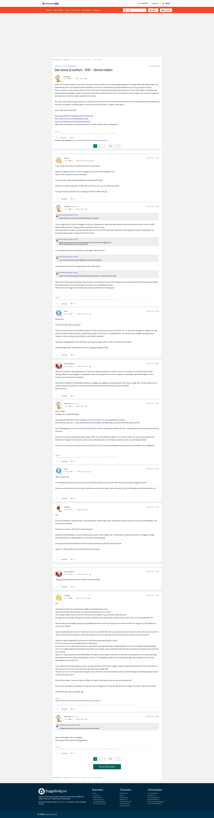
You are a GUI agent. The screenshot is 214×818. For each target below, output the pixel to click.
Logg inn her (103, 140)
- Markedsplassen (98, 799)
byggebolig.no (61, 802)
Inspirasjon (96, 10)
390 (110, 146)
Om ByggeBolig (153, 793)
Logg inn (154, 3)
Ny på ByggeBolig (153, 797)
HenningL (67, 595)
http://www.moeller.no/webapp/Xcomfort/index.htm (74, 116)
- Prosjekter (96, 795)
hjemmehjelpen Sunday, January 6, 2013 (68, 725)
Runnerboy (67, 77)
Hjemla (122, 795)
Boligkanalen (124, 797)
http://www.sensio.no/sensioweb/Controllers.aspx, (94, 423)
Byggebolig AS (50, 814)
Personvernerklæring (154, 803)
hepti (66, 311)
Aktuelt (49, 10)
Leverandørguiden (126, 801)
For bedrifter (143, 3)
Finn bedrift (75, 10)
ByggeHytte (124, 799)
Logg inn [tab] (154, 10)
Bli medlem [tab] (166, 10)
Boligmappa (124, 793)
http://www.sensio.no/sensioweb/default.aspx (71, 119)
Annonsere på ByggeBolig (156, 801)
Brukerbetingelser (153, 799)
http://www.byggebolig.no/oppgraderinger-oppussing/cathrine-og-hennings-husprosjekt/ (104, 705)
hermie (66, 158)
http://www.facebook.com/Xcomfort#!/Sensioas (72, 122)
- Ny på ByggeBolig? (98, 801)
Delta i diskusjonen (107, 766)
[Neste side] (119, 146)
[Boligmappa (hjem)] (50, 3)
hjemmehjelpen (69, 364)
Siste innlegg (58, 10)
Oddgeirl (67, 507)
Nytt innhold (86, 10)
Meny (167, 3)
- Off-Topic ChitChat (99, 803)
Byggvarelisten (124, 803)
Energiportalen (124, 806)
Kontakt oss (151, 795)
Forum (67, 10)
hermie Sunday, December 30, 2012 (67, 215)
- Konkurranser (97, 797)
